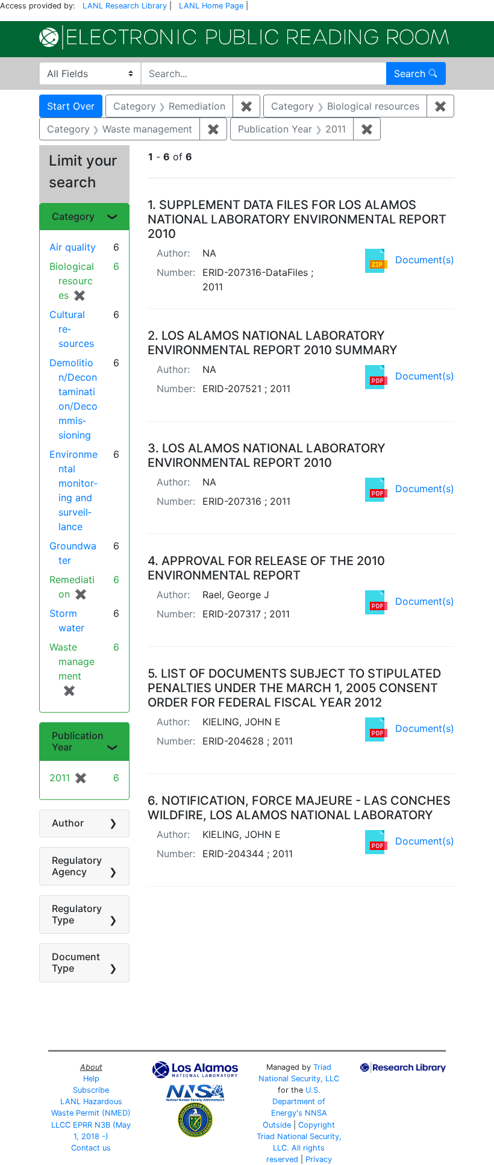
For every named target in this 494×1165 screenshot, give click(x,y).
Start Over (71, 106)
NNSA (316, 1112)
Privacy (318, 1159)
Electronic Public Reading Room (244, 37)
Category (73, 216)
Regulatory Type (77, 914)
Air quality (72, 247)
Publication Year (78, 741)
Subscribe (91, 1090)
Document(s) (424, 260)
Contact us (91, 1147)
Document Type (76, 962)
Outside (277, 1124)
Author (68, 823)
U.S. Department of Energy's (298, 1101)
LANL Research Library (125, 5)
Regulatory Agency (77, 866)
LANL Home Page (211, 5)
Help (91, 1078)
